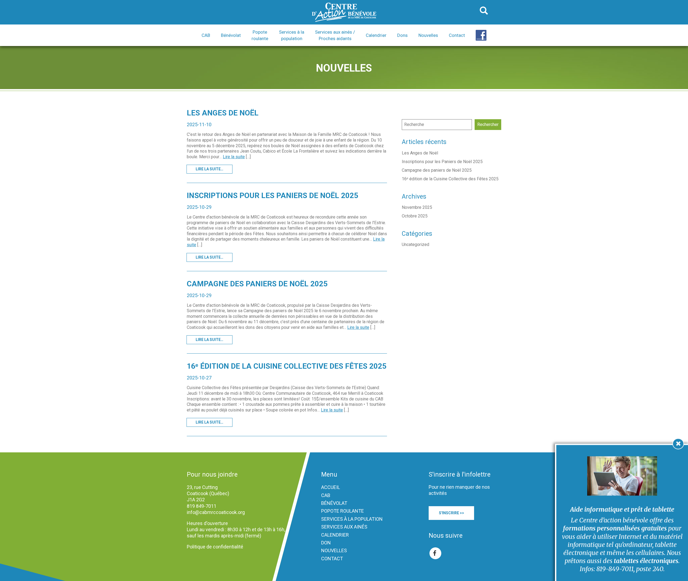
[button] (206, 35)
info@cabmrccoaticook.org (216, 512)
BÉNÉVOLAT (334, 503)
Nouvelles (428, 35)
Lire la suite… (209, 169)
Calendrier (376, 35)
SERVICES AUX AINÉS (344, 527)
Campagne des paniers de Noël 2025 (257, 283)
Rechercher (488, 124)
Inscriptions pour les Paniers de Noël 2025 (272, 195)
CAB (325, 495)
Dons (402, 35)
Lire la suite (234, 156)
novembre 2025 (417, 207)
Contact (457, 35)
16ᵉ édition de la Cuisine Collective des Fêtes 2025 (286, 366)
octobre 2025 (415, 216)
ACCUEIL (330, 487)
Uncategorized (415, 244)
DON (326, 542)
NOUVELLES (334, 550)
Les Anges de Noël (223, 112)
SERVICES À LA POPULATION (352, 519)
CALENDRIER (335, 535)
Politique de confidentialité (215, 547)
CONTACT (332, 558)
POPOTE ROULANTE (342, 511)
